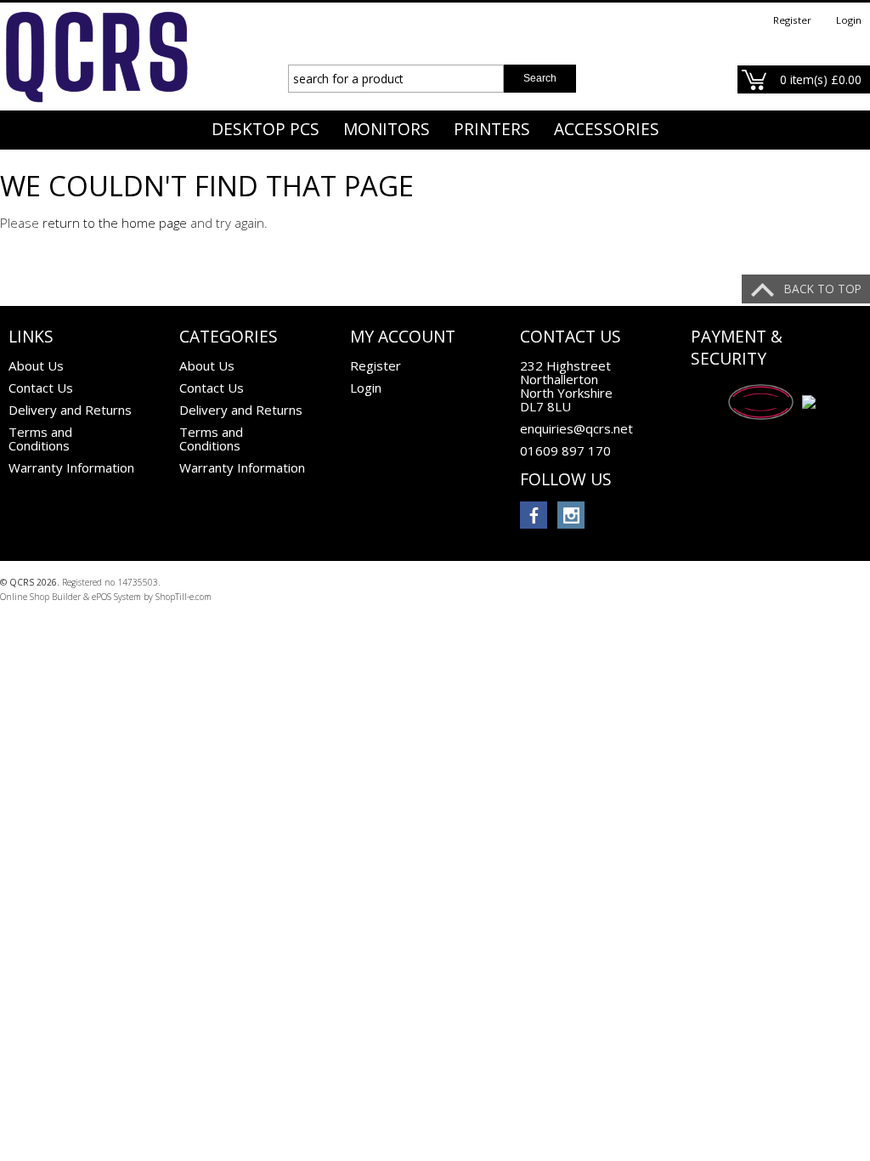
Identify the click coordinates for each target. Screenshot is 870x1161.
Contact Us (40, 387)
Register (792, 20)
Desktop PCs (265, 129)
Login (849, 20)
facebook (533, 515)
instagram (571, 515)
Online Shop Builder (40, 597)
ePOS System (116, 597)
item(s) (821, 79)
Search (539, 78)
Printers (492, 129)
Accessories (606, 129)
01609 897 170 (565, 450)
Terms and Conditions (40, 438)
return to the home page (114, 222)
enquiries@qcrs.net (576, 428)
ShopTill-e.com (183, 597)
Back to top (823, 288)
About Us (36, 365)
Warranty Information (71, 467)
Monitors (386, 129)
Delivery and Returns (70, 409)
